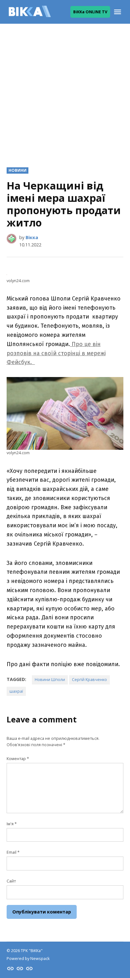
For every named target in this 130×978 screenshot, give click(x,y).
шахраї (16, 691)
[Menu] (118, 11)
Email (13, 852)
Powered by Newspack (28, 958)
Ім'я (12, 823)
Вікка (32, 237)
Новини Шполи (50, 679)
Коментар (18, 758)
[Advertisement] (65, 90)
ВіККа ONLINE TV (90, 12)
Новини (18, 170)
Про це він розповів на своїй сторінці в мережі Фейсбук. (56, 353)
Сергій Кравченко (89, 679)
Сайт (11, 881)
